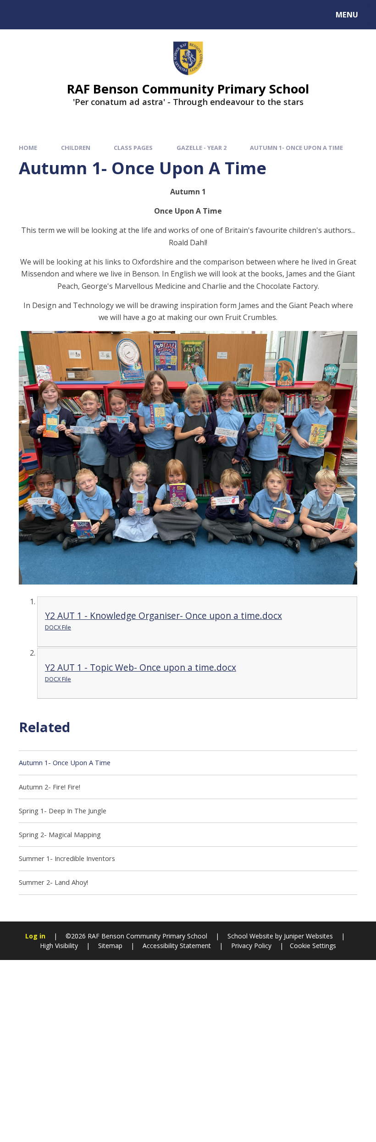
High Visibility (59, 945)
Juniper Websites (307, 936)
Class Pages (133, 147)
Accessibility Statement (177, 945)
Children (75, 147)
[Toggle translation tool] (44, 14)
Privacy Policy (251, 945)
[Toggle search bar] (19, 14)
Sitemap (110, 945)
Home (28, 147)
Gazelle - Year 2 (202, 147)
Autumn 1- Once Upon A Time (296, 147)
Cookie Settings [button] (313, 945)
